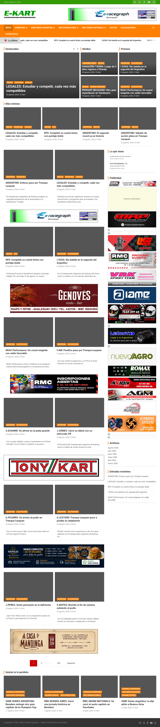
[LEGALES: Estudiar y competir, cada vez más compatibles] (79, 165)
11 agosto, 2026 (12, 711)
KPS (54, 127)
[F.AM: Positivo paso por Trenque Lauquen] (79, 332)
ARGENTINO (20, 28)
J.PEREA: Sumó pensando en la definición (28, 604)
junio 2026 (112, 454)
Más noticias (13, 103)
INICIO (8, 28)
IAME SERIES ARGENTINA (42, 28)
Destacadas (12, 48)
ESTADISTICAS (12, 34)
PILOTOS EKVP (137, 63)
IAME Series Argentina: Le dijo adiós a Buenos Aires (137, 703)
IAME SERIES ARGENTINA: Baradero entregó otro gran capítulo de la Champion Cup (21, 704)
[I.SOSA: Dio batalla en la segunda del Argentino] (79, 241)
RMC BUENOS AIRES (67, 28)
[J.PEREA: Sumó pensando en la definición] (28, 587)
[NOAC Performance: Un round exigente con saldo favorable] (28, 332)
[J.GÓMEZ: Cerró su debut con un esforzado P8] (79, 413)
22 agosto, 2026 (127, 143)
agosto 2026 (113, 448)
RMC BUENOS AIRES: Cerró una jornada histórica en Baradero (59, 704)
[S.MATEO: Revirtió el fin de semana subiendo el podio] (79, 587)
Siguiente (71, 663)
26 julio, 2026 (88, 711)
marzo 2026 (113, 463)
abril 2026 (112, 460)
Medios (86, 48)
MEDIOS (101, 63)
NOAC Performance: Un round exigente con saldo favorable (136, 91)
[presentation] (74, 49)
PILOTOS (113, 28)
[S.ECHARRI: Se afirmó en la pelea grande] (28, 413)
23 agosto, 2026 (88, 139)
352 (58, 663)
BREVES (9, 127)
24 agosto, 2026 (126, 72)
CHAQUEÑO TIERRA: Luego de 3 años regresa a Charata (99, 68)
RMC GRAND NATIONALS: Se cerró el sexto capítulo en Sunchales (98, 704)
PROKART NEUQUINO (97, 87)
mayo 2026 (112, 457)
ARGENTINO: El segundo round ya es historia (95, 135)
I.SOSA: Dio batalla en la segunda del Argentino (100, 40)
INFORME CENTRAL (52, 695)
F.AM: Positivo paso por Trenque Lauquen (79, 350)
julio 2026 (112, 451)
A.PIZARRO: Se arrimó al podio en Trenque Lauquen (24, 519)
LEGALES (28, 127)
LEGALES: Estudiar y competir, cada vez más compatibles (22, 135)
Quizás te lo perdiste (17, 672)
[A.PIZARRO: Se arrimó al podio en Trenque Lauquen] (28, 499)
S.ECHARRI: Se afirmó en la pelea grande (28, 430)
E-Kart (22, 95)
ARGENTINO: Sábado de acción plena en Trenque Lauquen (134, 136)
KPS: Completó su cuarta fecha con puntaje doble (53, 40)
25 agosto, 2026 (12, 95)
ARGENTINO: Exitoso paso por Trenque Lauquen (128, 476)
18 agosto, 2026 (88, 96)
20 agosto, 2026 (88, 72)
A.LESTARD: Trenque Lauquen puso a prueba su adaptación (77, 519)
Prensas (125, 48)
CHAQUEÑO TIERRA (89, 63)
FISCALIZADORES (128, 28)
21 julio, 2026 (126, 708)
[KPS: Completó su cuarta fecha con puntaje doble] (28, 241)
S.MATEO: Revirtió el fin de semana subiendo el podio (76, 606)
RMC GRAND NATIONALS (93, 28)
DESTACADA (21, 82)
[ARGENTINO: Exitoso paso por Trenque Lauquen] (28, 165)
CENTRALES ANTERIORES (15, 692)
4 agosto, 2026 (50, 711)
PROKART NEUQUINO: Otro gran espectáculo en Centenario (99, 91)
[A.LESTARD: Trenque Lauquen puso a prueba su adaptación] (79, 499)
